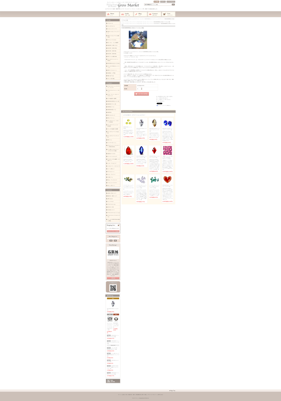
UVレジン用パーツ (111, 185)
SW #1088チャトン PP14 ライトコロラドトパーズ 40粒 (113, 342)
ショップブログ (110, 201)
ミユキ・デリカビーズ (111, 163)
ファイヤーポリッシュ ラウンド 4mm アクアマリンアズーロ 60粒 (154, 186)
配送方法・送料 (131, 394)
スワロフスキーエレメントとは (113, 212)
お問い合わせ (154, 14)
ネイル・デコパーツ (111, 174)
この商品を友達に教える (163, 98)
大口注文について (110, 209)
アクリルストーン (110, 171)
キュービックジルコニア (112, 156)
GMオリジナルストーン (112, 70)
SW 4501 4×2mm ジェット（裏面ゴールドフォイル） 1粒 (112, 367)
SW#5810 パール (110, 106)
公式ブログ (113, 278)
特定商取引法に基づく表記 (141, 394)
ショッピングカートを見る (113, 231)
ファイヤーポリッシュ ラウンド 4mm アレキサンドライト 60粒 (141, 186)
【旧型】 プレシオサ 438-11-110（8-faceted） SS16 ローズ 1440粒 (167, 157)
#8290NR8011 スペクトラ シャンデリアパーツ (154, 18)
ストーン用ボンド (110, 168)
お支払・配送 (126, 14)
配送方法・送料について (112, 195)
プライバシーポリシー (152, 394)
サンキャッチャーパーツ (130, 21)
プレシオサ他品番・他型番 (112, 128)
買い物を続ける (161, 101)
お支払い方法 (124, 394)
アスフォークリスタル (111, 39)
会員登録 (156, 2)
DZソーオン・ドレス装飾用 (112, 42)
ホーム (112, 14)
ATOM (113, 381)
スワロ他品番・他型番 (112, 98)
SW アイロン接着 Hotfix (112, 56)
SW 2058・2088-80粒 (111, 53)
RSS (112, 380)
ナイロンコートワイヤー (112, 182)
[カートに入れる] (141, 94)
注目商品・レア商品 (111, 73)
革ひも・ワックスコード (112, 179)
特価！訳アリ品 (110, 75)
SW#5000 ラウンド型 (111, 104)
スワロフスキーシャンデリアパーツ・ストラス (134, 18)
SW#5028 (109, 112)
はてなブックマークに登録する (164, 105)
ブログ (140, 14)
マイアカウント (170, 2)
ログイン (163, 2)
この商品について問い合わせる (164, 99)
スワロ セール (110, 23)
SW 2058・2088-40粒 (111, 50)
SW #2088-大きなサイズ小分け (113, 63)
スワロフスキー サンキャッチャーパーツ (144, 21)
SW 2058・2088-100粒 (112, 48)
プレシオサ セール (111, 26)
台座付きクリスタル (111, 153)
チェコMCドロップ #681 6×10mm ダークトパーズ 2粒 (113, 355)
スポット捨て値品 (110, 78)
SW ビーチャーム (110, 117)
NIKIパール (109, 139)
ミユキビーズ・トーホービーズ (113, 166)
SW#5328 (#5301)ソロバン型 (113, 101)
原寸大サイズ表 (110, 207)
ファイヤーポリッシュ (111, 142)
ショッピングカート (168, 14)
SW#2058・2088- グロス (112, 45)
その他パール (110, 177)
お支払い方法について (111, 193)
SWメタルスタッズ (111, 115)
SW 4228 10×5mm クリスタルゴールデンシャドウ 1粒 (154, 130)
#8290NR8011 (157, 23)
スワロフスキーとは (111, 204)
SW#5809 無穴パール (111, 109)
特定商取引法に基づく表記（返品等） (165, 96)
